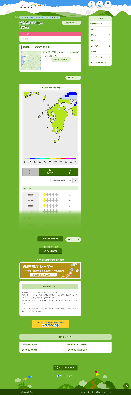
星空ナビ (93, 51)
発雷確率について (71, 23)
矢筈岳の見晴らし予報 (29, 344)
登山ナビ (32, 17)
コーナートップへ (67, 376)
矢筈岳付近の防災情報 (29, 350)
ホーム (23, 17)
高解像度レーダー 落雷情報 (77, 344)
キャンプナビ (94, 40)
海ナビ (92, 29)
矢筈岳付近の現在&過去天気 (77, 350)
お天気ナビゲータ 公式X (67, 367)
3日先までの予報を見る (50, 238)
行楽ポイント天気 (96, 24)
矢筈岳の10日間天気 (50, 251)
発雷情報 (40, 17)
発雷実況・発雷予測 (60, 59)
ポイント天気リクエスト (98, 63)
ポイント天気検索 (96, 57)
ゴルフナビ (94, 46)
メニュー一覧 (85, 392)
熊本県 (48, 17)
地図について (72, 77)
